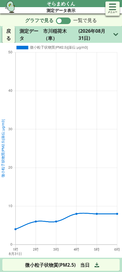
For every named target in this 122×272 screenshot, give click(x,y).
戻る (8, 34)
